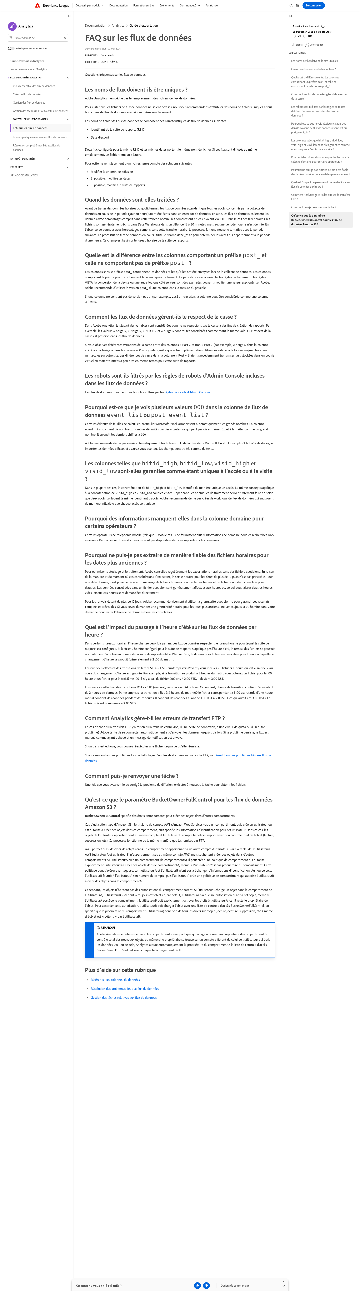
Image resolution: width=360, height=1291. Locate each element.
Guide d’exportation (144, 25)
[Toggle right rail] (290, 16)
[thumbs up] (197, 1285)
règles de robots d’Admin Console (187, 392)
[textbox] (38, 38)
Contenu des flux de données (30, 119)
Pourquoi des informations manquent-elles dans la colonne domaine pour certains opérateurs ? (320, 159)
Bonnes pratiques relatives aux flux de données (39, 137)
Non (310, 35)
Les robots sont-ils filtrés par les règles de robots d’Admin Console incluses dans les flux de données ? (318, 111)
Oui (299, 35)
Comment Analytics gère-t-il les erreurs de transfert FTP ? (320, 197)
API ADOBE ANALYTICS (24, 175)
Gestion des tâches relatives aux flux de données (124, 997)
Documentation (95, 25)
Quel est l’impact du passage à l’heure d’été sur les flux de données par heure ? (320, 184)
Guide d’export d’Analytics (27, 61)
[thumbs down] (206, 1285)
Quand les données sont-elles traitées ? (313, 69)
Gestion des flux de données (29, 103)
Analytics (118, 25)
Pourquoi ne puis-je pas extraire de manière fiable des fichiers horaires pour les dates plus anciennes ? (320, 172)
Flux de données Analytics (26, 77)
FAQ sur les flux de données (30, 128)
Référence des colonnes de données (115, 980)
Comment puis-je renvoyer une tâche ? (313, 207)
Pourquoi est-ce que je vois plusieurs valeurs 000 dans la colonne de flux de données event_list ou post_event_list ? (319, 128)
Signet (299, 44)
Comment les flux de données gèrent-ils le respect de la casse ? (320, 96)
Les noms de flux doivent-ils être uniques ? (315, 61)
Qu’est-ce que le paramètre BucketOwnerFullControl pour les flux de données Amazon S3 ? (316, 220)
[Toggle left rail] (69, 16)
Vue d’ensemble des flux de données (34, 86)
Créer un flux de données (27, 94)
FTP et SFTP (16, 167)
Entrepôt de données (23, 158)
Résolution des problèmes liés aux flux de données (125, 988)
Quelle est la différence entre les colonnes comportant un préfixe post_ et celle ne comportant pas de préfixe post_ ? (315, 82)
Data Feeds (107, 55)
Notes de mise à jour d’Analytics (28, 69)
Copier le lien (316, 44)
